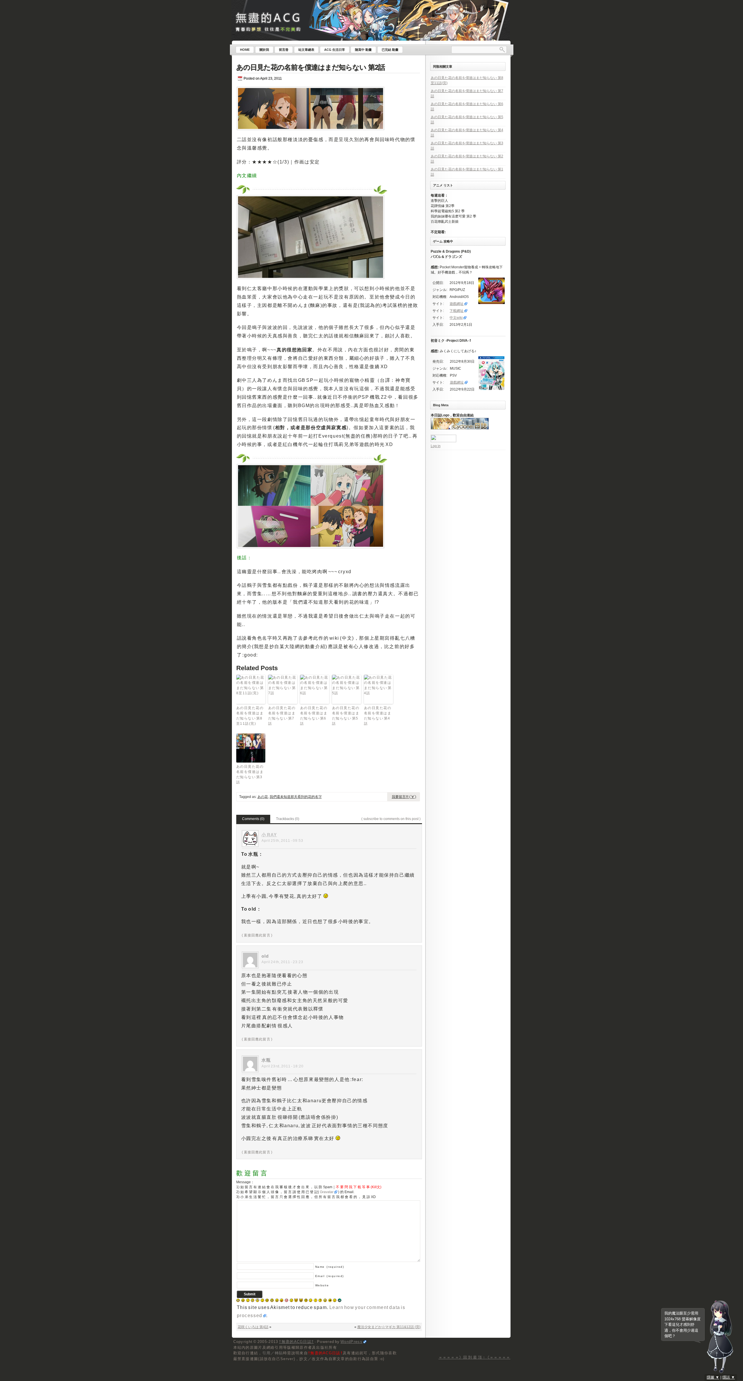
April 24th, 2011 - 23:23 (283, 962)
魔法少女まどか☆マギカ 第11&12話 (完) (389, 1327)
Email (329, 1276)
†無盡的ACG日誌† (296, 1341)
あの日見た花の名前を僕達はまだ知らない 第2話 (310, 67)
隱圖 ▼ (713, 1377)
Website (322, 1285)
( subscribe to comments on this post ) (391, 819)
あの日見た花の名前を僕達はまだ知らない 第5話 (346, 716)
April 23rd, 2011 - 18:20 (283, 1066)
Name (329, 1266)
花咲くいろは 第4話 (253, 1327)
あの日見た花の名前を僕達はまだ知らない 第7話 (282, 716)
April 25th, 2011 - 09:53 (283, 841)
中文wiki (456, 318)
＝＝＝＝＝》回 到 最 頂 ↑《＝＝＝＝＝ (475, 1357)
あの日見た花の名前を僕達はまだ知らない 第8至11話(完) (250, 716)
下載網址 (457, 311)
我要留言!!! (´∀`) (404, 797)
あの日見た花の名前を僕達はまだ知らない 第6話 (314, 716)
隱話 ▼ (728, 1377)
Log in (436, 446)
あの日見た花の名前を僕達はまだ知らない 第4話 (378, 716)
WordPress (351, 1341)
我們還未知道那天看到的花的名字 (296, 797)
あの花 (262, 797)
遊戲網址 (457, 304)
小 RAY (269, 834)
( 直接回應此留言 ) (257, 935)
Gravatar (326, 1192)
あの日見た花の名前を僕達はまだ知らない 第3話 (250, 774)
